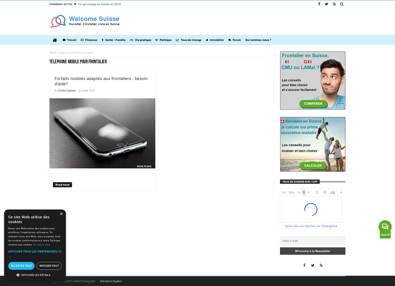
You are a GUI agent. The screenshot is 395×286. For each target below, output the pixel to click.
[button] (35, 254)
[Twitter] (326, 4)
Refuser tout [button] (49, 265)
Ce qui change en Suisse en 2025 (99, 4)
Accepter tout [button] (21, 265)
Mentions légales (111, 281)
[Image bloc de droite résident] (312, 144)
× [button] (61, 213)
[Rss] (334, 4)
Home (52, 52)
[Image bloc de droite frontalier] (312, 80)
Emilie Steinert (67, 90)
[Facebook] (319, 4)
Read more (62, 184)
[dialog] (35, 246)
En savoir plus (42, 244)
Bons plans (144, 166)
